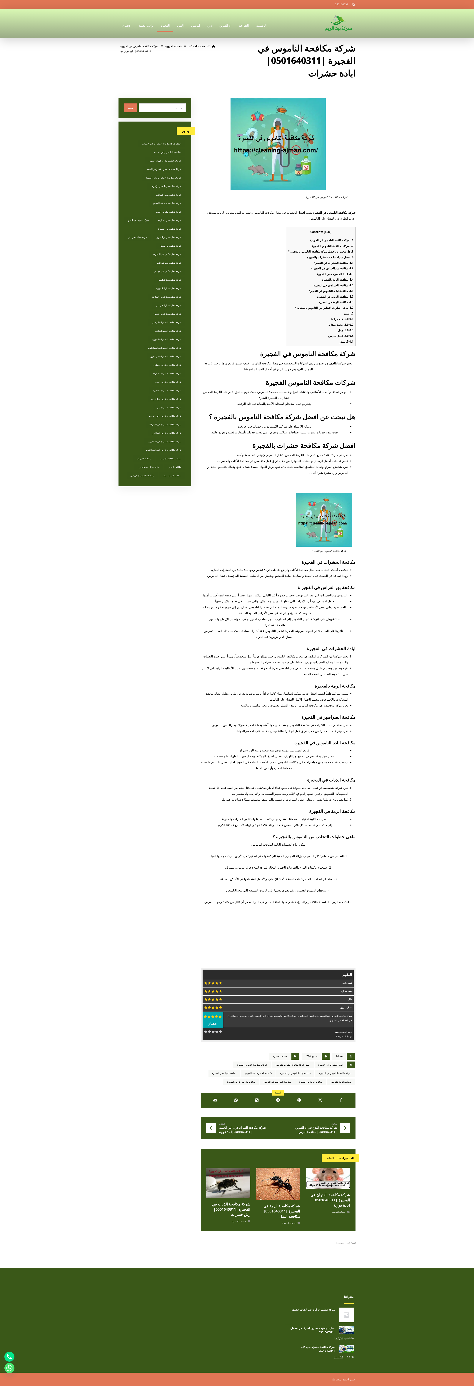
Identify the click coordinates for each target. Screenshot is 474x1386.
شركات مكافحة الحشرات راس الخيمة (163, 177)
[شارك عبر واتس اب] (236, 1100)
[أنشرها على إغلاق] (320, 1100)
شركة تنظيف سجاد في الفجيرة (167, 203)
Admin (339, 1056)
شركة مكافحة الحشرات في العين (165, 356)
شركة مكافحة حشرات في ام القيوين (164, 441)
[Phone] (9, 1357)
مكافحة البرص (174, 467)
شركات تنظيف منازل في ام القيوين (165, 160)
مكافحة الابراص (144, 458)
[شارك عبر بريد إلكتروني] (215, 1100)
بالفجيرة (332, 363)
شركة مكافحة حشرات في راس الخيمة (163, 450)
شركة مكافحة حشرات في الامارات (165, 424)
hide (328, 232)
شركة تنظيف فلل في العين (168, 211)
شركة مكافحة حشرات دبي (169, 407)
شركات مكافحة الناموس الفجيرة (332, 246)
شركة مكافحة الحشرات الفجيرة (166, 339)
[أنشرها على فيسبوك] (341, 1100)
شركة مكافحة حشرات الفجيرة (167, 390)
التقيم (348, 313)
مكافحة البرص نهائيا (172, 475)
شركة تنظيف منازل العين (169, 279)
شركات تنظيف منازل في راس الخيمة (164, 169)
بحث (130, 108)
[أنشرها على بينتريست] (299, 1100)
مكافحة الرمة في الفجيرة (335, 302)
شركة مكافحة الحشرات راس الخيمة (164, 347)
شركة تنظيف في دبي (137, 237)
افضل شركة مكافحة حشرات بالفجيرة (330, 257)
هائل (345, 330)
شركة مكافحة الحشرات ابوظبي (166, 322)
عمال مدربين (340, 336)
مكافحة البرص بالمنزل (148, 467)
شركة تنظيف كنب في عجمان (167, 271)
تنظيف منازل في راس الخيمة (167, 152)
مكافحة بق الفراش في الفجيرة (241, 1081)
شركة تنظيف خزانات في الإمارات (166, 186)
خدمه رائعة (342, 319)
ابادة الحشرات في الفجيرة (335, 274)
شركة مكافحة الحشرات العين (167, 330)
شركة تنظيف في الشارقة (169, 220)
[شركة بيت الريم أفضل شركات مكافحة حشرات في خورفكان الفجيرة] (338, 23)
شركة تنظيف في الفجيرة (169, 228)
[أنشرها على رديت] (278, 1100)
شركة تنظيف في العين (138, 220)
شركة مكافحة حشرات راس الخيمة (165, 416)
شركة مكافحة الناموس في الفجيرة (331, 240)
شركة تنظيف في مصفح (170, 245)
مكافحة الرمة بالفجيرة (337, 279)
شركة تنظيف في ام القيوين (168, 237)
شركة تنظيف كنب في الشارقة (167, 254)
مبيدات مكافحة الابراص (170, 458)
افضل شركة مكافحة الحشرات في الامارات (161, 143)
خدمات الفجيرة (280, 1056)
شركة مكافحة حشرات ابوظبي (167, 364)
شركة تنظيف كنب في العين (168, 262)
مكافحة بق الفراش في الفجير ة (332, 268)
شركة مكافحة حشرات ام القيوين (166, 399)
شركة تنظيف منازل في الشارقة (166, 296)
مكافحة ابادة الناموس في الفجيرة (331, 291)
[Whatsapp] (9, 1368)
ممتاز (346, 341)
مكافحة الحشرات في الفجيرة (333, 263)
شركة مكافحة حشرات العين (168, 381)
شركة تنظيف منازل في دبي (168, 305)
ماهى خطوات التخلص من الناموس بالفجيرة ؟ (324, 308)
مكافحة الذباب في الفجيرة (335, 296)
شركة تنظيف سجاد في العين (168, 194)
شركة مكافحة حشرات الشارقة (167, 373)
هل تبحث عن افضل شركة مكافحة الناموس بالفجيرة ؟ (320, 251)
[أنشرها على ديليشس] (257, 1100)
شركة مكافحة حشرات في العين (166, 433)
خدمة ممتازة (340, 325)
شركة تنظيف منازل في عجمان (167, 313)
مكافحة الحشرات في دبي (142, 475)
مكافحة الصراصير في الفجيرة (333, 285)
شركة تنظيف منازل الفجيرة (168, 288)
